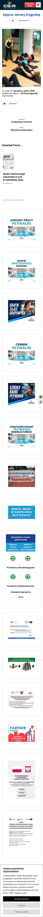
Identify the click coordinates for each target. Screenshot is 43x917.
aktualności (13, 104)
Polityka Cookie (20, 893)
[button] (38, 4)
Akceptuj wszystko (21, 899)
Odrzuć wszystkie (21, 912)
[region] (21, 891)
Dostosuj (21, 905)
